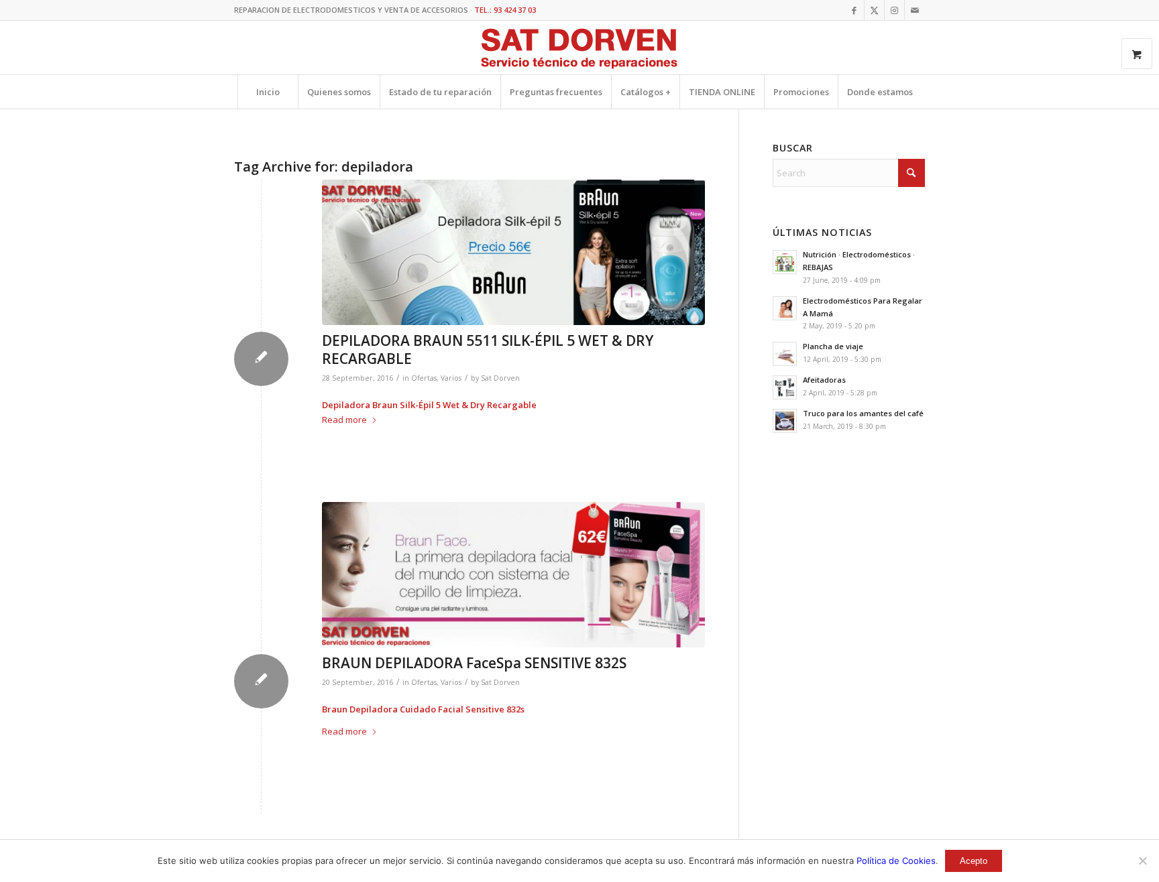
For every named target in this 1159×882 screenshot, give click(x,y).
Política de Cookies (896, 860)
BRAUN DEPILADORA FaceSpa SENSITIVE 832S (474, 662)
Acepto (973, 861)
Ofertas (424, 378)
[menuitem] (267, 92)
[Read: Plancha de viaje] (785, 354)
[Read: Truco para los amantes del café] (785, 421)
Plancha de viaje (833, 346)
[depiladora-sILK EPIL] (513, 252)
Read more (344, 420)
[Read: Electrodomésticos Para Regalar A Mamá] (785, 308)
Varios (451, 378)
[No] (1142, 860)
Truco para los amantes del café (863, 413)
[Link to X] (874, 10)
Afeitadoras (824, 380)
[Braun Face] (513, 574)
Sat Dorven (500, 378)
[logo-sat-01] (579, 49)
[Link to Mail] (915, 10)
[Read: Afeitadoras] (785, 387)
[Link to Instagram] (894, 10)
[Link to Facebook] (854, 10)
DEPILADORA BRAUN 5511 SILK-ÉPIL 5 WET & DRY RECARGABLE (487, 349)
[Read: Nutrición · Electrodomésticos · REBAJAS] (785, 262)
